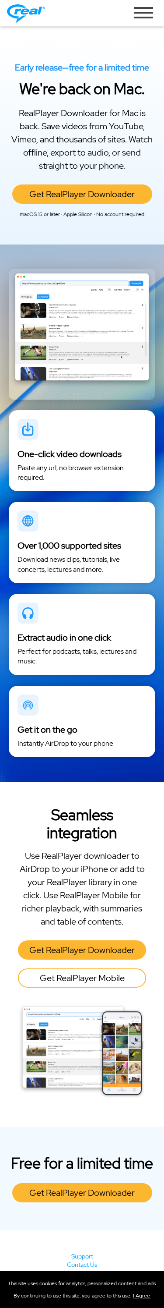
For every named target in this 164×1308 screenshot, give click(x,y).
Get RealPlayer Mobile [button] (82, 978)
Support (82, 1256)
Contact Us (82, 1265)
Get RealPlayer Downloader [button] (82, 194)
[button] (141, 1295)
